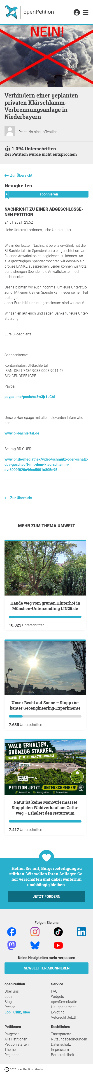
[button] (77, 12)
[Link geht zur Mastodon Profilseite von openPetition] (11, 945)
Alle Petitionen (16, 1039)
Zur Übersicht (21, 175)
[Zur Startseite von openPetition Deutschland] (30, 12)
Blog (8, 1002)
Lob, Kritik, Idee (17, 1012)
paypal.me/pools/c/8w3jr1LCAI (30, 397)
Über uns (12, 991)
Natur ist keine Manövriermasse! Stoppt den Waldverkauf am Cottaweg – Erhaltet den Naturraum (45, 807)
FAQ (54, 991)
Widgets (57, 996)
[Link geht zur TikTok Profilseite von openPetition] (58, 932)
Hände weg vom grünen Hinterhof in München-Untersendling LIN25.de (45, 605)
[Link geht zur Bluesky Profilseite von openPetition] (35, 945)
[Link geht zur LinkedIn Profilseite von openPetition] (81, 932)
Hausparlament (63, 1007)
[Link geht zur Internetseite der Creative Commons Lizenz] (7, 1069)
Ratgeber (12, 1034)
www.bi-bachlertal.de (22, 433)
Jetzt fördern (46, 896)
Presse (10, 1007)
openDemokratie (64, 1002)
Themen (11, 1049)
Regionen (12, 1055)
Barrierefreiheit (62, 1055)
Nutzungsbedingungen (69, 1039)
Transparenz (61, 1034)
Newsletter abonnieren (47, 968)
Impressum (60, 1049)
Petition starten (17, 1044)
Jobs (8, 996)
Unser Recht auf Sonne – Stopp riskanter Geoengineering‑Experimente (45, 705)
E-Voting (58, 1012)
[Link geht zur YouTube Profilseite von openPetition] (58, 945)
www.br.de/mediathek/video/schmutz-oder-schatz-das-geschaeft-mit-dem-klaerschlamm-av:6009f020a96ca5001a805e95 (46, 464)
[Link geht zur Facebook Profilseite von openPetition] (11, 932)
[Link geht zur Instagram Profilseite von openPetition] (35, 932)
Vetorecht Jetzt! (63, 1017)
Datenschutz (61, 1044)
